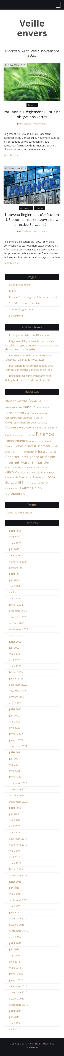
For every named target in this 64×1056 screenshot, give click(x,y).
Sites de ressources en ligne (25, 303)
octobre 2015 (17, 998)
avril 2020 (14, 826)
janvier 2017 (16, 912)
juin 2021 (14, 758)
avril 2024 (14, 592)
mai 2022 (14, 721)
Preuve (21, 472)
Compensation (39, 413)
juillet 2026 (15, 530)
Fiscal (9, 446)
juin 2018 (14, 888)
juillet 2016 (15, 943)
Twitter (25, 488)
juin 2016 (14, 949)
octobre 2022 (17, 697)
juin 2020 (14, 814)
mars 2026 (15, 543)
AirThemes (32, 1047)
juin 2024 (14, 580)
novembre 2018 (18, 875)
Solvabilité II (16, 315)
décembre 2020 (18, 783)
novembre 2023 (18, 617)
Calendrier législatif (20, 284)
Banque (29, 406)
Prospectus (25, 477)
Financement (15, 441)
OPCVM (11, 472)
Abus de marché (16, 401)
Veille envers (32, 28)
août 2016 (15, 937)
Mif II (44, 467)
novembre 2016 (18, 918)
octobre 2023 (17, 623)
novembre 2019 (18, 844)
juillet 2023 (15, 641)
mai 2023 (14, 654)
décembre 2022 (18, 684)
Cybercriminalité (17, 422)
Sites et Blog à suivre (21, 309)
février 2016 (16, 974)
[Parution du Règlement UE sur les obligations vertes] (32, 81)
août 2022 (15, 703)
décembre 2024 (18, 555)
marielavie (25, 123)
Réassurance (39, 477)
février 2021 (16, 777)
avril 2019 (14, 857)
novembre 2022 (18, 691)
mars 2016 (15, 967)
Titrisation (32, 483)
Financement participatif (39, 441)
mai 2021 (14, 764)
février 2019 (16, 869)
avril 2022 (14, 727)
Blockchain (14, 412)
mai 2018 (14, 894)
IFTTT (19, 452)
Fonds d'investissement (32, 446)
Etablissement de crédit (18, 435)
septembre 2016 (18, 931)
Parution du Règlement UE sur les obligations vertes (32, 114)
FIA (33, 435)
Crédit (39, 418)
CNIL (27, 413)
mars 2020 (15, 832)
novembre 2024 (18, 561)
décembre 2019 (18, 838)
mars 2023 (15, 666)
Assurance (25, 208)
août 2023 (15, 635)
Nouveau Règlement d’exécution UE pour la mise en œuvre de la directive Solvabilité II (32, 219)
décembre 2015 (18, 986)
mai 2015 (14, 1023)
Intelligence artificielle (38, 456)
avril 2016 (14, 961)
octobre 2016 (17, 924)
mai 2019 (14, 850)
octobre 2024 (17, 567)
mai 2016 (14, 955)
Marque (9, 467)
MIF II (12, 291)
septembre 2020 (18, 801)
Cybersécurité (39, 422)
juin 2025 (14, 549)
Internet (12, 462)
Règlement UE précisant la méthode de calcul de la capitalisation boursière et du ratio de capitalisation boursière (31, 345)
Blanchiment (43, 407)
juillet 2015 (15, 1011)
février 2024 (16, 604)
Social (51, 477)
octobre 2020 (17, 795)
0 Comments (40, 123)
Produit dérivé (34, 472)
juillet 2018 (15, 881)
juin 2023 (14, 647)
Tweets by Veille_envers (19, 512)
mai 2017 (14, 906)
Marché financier (35, 462)
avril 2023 (14, 660)
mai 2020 (14, 820)
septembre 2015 (18, 1004)
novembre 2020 (18, 789)
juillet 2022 (15, 709)
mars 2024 (15, 598)
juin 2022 (14, 715)
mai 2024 (14, 586)
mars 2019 (15, 863)
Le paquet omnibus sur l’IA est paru (29, 335)
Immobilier (30, 451)
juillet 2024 (15, 573)
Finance (32, 105)
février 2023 (16, 672)
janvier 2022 (16, 740)
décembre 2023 (18, 610)
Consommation (13, 417)
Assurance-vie (13, 407)
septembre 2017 (18, 900)
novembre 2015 (18, 992)
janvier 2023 (16, 678)
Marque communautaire (28, 467)
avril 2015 (14, 1029)
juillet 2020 (15, 807)
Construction (29, 418)
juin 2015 (14, 1017)
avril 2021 (14, 770)
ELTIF (54, 427)
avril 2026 (14, 537)
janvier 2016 (16, 980)
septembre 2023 (18, 629)
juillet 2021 (15, 752)
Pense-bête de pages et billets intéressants (33, 297)
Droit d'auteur (43, 427)
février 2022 (16, 734)
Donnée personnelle (19, 427)
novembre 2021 (18, 746)
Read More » (11, 155)
